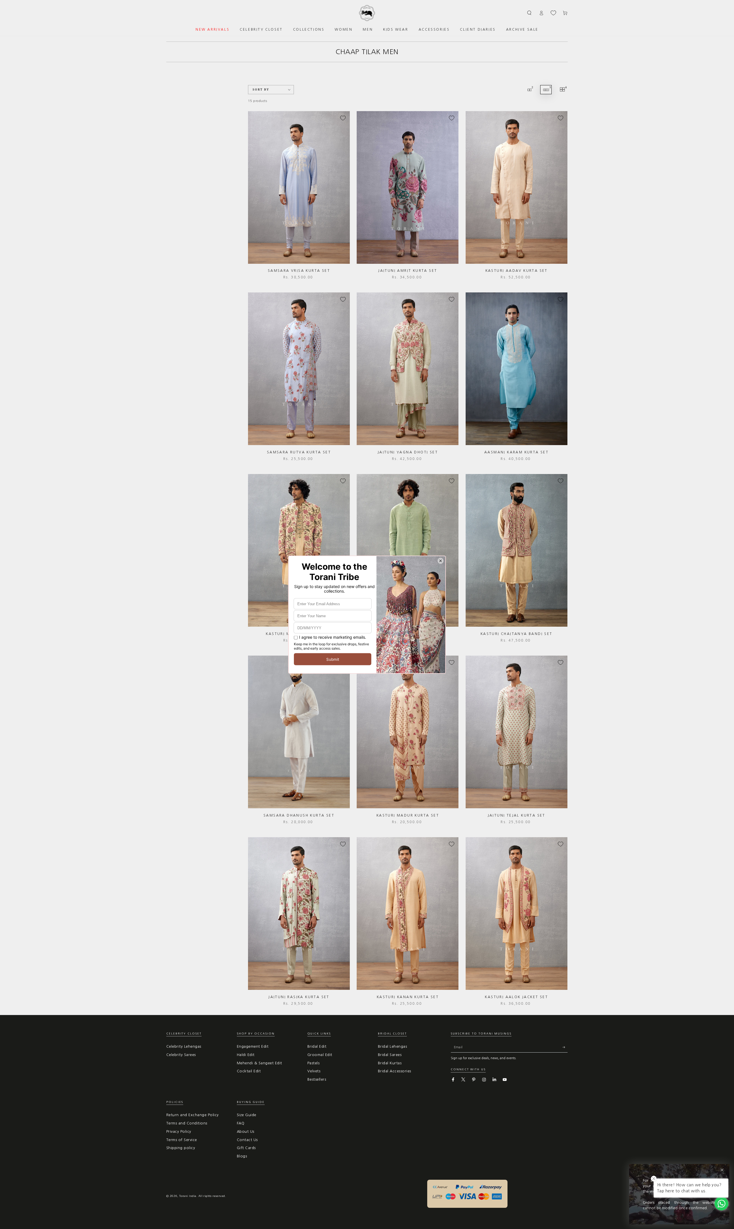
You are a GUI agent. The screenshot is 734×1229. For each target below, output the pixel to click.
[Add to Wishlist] (343, 118)
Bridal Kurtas (389, 1063)
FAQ (240, 1123)
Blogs (242, 1156)
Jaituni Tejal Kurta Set (516, 815)
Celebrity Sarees (181, 1055)
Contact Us (247, 1140)
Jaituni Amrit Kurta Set (407, 270)
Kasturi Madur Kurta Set (407, 815)
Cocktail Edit (249, 1071)
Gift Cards (246, 1148)
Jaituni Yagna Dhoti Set (408, 452)
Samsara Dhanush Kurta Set (298, 815)
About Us (245, 1131)
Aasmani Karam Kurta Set (516, 452)
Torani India (187, 1196)
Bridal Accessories (394, 1071)
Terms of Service (181, 1140)
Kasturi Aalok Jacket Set (516, 997)
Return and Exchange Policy (192, 1115)
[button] (530, 13)
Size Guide (246, 1115)
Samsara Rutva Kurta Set (299, 452)
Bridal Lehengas (392, 1046)
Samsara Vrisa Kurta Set (299, 270)
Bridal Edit (316, 1046)
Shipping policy (180, 1148)
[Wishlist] (553, 12)
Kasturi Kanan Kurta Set (408, 997)
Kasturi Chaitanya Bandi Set (517, 634)
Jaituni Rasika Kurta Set (298, 997)
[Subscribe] (565, 1047)
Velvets (313, 1071)
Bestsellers (316, 1079)
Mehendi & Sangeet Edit (259, 1063)
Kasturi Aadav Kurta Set (516, 270)
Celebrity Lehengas (183, 1046)
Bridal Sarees (389, 1055)
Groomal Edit (319, 1055)
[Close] (722, 1170)
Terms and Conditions (186, 1123)
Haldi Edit (246, 1055)
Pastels (313, 1063)
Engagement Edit (252, 1046)
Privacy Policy (178, 1131)
